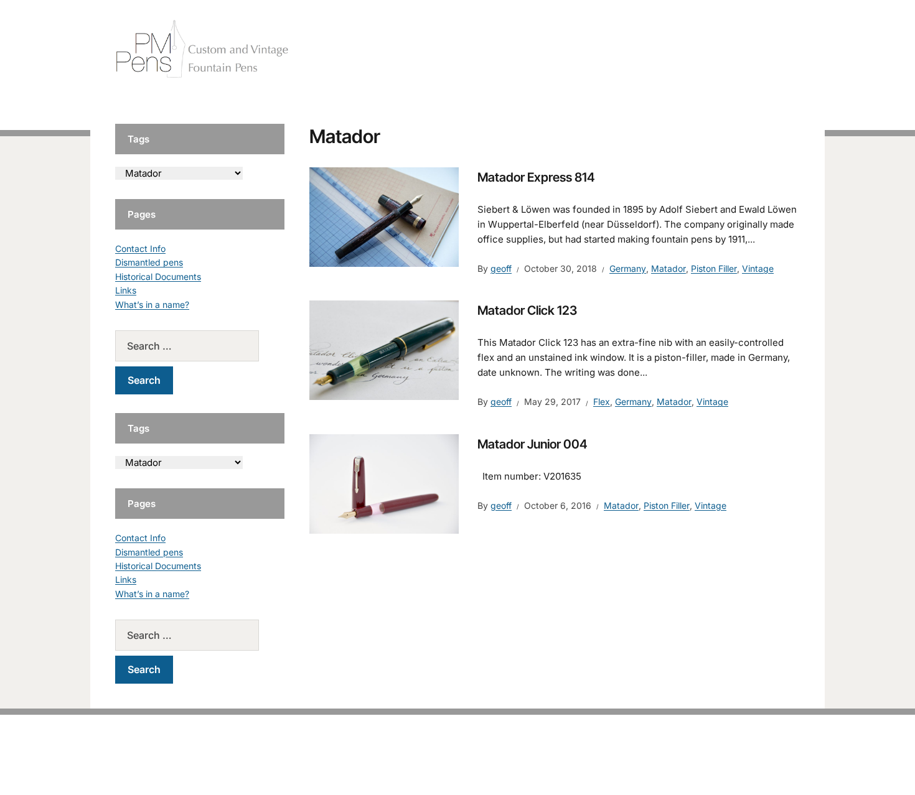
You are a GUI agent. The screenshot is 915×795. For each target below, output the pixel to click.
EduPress (483, 765)
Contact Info (140, 248)
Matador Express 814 (536, 177)
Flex (601, 401)
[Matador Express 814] (384, 216)
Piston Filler (714, 268)
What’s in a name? (152, 304)
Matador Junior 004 (532, 444)
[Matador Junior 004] (384, 483)
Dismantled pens (149, 262)
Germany (627, 268)
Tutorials (774, 49)
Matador (668, 268)
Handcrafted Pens (625, 49)
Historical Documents (158, 276)
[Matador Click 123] (384, 349)
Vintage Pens (710, 49)
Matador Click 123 (527, 310)
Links (125, 290)
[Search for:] (199, 345)
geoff (501, 268)
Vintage (758, 268)
